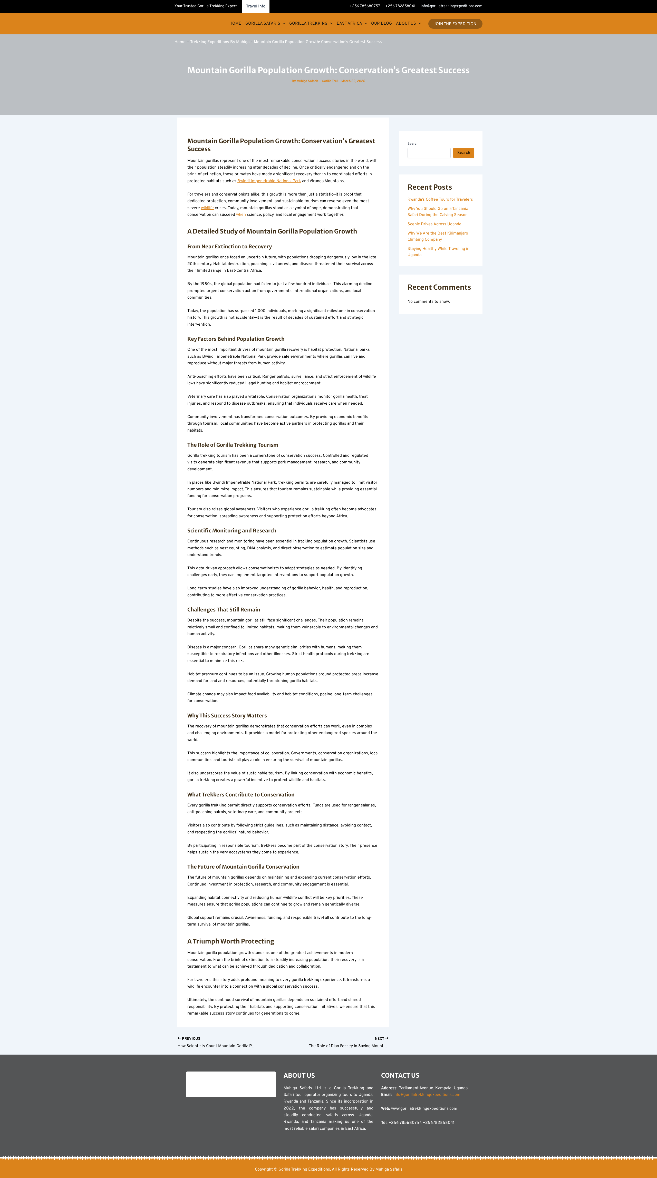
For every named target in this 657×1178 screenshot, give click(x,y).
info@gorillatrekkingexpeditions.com (451, 6)
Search (413, 144)
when (241, 214)
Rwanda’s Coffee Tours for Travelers (440, 199)
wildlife (207, 208)
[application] (282, 23)
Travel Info (255, 6)
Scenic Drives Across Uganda (434, 224)
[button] (455, 24)
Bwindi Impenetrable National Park (269, 181)
